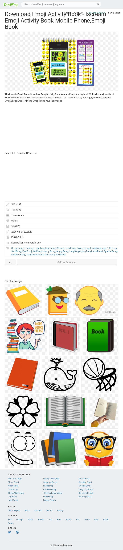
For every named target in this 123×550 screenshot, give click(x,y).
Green (41, 519)
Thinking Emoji (32, 248)
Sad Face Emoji (15, 479)
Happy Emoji (49, 251)
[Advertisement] (61, 126)
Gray (96, 519)
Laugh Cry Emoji (86, 489)
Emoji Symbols (85, 496)
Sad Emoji (16, 251)
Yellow (30, 519)
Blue (59, 519)
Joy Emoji (12, 496)
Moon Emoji (13, 486)
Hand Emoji (13, 500)
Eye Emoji (27, 251)
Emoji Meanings (98, 248)
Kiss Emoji (98, 251)
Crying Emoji (83, 248)
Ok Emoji (37, 251)
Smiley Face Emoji (51, 479)
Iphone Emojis (49, 500)
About (27, 510)
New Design (114, 13)
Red (10, 519)
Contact (37, 510)
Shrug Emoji (17, 248)
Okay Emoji (48, 496)
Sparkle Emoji (111, 251)
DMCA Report (14, 510)
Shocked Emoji (85, 482)
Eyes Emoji (70, 248)
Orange (19, 519)
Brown (11, 523)
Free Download (68, 262)
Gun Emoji (50, 254)
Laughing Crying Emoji (81, 251)
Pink (78, 519)
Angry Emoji (62, 251)
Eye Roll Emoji (18, 254)
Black (105, 519)
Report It (9, 153)
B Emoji (60, 248)
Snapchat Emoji (50, 482)
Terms (49, 510)
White (87, 519)
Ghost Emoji (13, 482)
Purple (68, 519)
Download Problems (27, 153)
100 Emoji (112, 248)
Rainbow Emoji (49, 489)
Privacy (60, 510)
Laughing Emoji (48, 248)
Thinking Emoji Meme (52, 493)
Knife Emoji (48, 486)
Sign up (78, 13)
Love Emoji (13, 489)
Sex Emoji (61, 254)
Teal (50, 519)
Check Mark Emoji (16, 493)
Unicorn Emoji (85, 486)
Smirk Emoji (84, 479)
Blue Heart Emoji (86, 493)
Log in (67, 13)
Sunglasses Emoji (35, 254)
